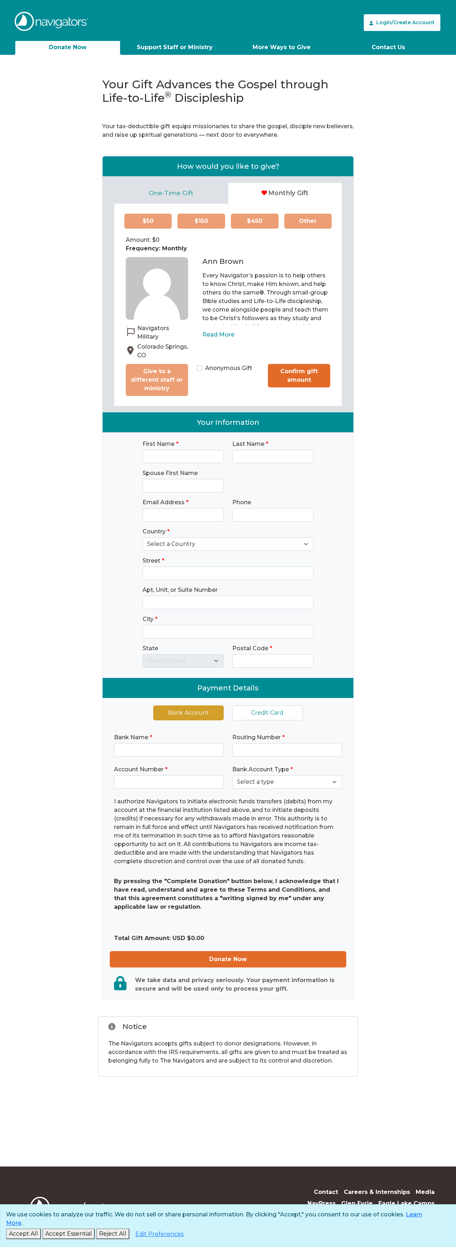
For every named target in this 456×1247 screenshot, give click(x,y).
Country (156, 531)
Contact (326, 1192)
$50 (148, 221)
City (149, 619)
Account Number (140, 769)
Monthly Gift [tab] (288, 193)
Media (425, 1192)
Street (153, 560)
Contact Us (388, 47)
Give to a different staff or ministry (157, 380)
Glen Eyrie (357, 1203)
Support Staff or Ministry (175, 47)
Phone (241, 502)
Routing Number (258, 737)
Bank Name (133, 737)
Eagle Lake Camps (406, 1203)
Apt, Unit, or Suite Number (180, 589)
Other (308, 221)
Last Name (250, 443)
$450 (254, 221)
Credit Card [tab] (267, 712)
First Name (160, 443)
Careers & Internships (377, 1192)
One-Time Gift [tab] (171, 193)
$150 (201, 221)
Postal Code (252, 648)
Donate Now (68, 47)
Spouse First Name (170, 473)
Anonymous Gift (228, 368)
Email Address (165, 502)
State (150, 648)
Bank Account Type (262, 769)
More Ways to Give (282, 47)
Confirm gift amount (299, 375)
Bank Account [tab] (188, 712)
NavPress (321, 1203)
